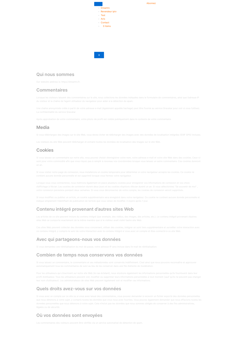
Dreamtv (105, 7)
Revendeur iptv (109, 11)
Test (103, 15)
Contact (105, 22)
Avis (103, 18)
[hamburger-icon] (98, 4)
